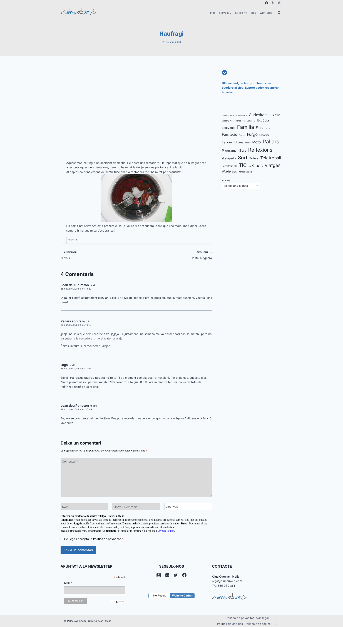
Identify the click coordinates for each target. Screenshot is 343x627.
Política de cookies (230, 624)
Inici (212, 12)
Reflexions (260, 150)
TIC (243, 165)
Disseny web (228, 121)
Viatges (272, 165)
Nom (66, 507)
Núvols (69, 255)
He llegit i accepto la (93, 539)
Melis (247, 142)
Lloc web (172, 506)
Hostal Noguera (201, 255)
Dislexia (274, 115)
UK (251, 165)
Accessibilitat (228, 115)
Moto (256, 142)
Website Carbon (182, 595)
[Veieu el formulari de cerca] (279, 13)
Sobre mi (241, 12)
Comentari (70, 461)
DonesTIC (251, 121)
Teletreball (270, 157)
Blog (253, 12)
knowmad (264, 135)
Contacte (266, 12)
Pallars (271, 141)
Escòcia (263, 120)
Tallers (254, 158)
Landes (227, 142)
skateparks (229, 158)
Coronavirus (241, 115)
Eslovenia (228, 128)
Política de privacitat (240, 618)
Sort (243, 157)
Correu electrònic (127, 507)
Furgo (252, 134)
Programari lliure (234, 150)
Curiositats (258, 115)
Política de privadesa (107, 539)
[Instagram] (279, 3)
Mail (68, 583)
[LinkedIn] (167, 575)
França (242, 135)
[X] (273, 3)
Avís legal (262, 618)
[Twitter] (176, 575)
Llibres (238, 142)
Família (72, 239)
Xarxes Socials (245, 172)
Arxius (226, 180)
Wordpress (229, 171)
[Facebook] (266, 3)
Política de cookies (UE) (261, 624)
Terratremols (229, 166)
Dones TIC (240, 121)
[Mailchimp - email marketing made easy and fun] (117, 601)
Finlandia (263, 128)
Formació (229, 134)
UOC (259, 166)
